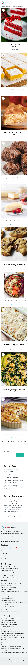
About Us (3, 558)
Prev (2, 441)
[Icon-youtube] (16, 548)
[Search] (18, 3)
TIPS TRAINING (8, 474)
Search (6, 452)
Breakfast (19, 516)
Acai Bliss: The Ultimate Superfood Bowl (14, 301)
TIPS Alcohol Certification (11, 477)
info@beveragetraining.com (12, 541)
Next (25, 441)
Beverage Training (9, 516)
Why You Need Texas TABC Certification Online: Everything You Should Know (13, 487)
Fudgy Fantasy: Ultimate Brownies (14, 177)
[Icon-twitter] (13, 548)
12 (16, 441)
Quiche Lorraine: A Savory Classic (14, 434)
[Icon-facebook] (10, 548)
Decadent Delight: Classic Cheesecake (14, 221)
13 (18, 441)
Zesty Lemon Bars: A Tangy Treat (14, 89)
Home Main (4, 553)
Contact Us (4, 561)
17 (21, 441)
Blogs (2, 556)
